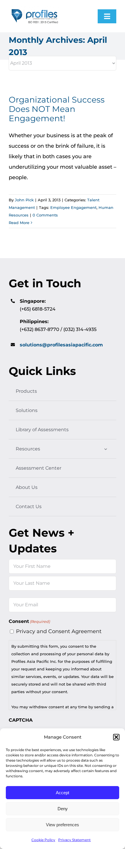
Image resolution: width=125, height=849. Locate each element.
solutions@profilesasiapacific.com (61, 345)
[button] (116, 737)
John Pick (24, 200)
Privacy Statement (74, 840)
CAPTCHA (21, 720)
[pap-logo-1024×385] (35, 9)
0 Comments (45, 215)
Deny (63, 808)
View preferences (62, 824)
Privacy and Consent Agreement (58, 631)
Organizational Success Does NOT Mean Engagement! (57, 109)
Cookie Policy (43, 840)
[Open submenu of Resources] (105, 448)
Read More (19, 222)
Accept (62, 792)
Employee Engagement (73, 207)
